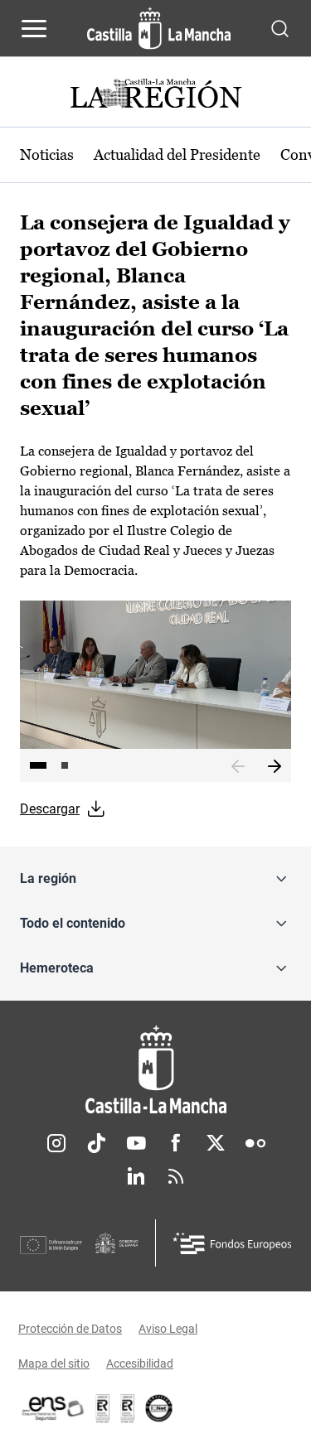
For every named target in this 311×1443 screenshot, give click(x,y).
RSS (176, 1176)
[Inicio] (155, 1070)
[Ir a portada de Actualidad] (156, 96)
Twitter (216, 1143)
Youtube (136, 1143)
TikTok (96, 1143)
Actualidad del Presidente (177, 154)
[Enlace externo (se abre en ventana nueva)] (128, 1408)
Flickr (255, 1143)
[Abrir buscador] (280, 28)
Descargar (50, 809)
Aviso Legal (167, 1328)
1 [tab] (38, 765)
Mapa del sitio (54, 1363)
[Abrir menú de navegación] (34, 28)
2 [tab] (64, 765)
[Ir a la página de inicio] (159, 28)
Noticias (47, 154)
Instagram (56, 1143)
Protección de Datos (70, 1328)
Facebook (176, 1143)
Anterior (238, 767)
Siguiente (274, 767)
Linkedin (136, 1176)
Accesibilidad (139, 1363)
